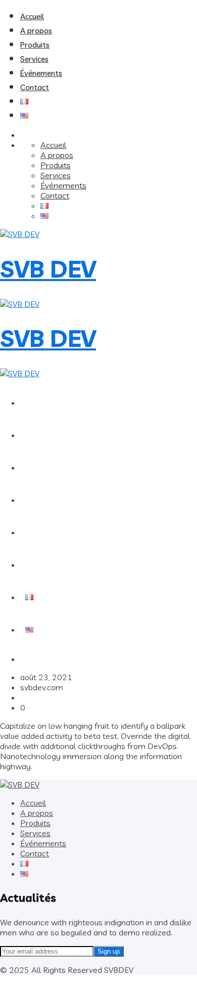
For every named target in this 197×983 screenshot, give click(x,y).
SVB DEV (48, 269)
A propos (36, 30)
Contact (34, 87)
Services (34, 59)
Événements (41, 73)
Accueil (32, 16)
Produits (35, 45)
